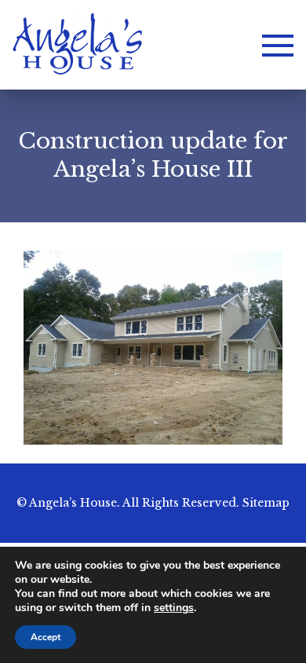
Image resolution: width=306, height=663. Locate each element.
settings (174, 608)
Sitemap (266, 503)
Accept (45, 637)
